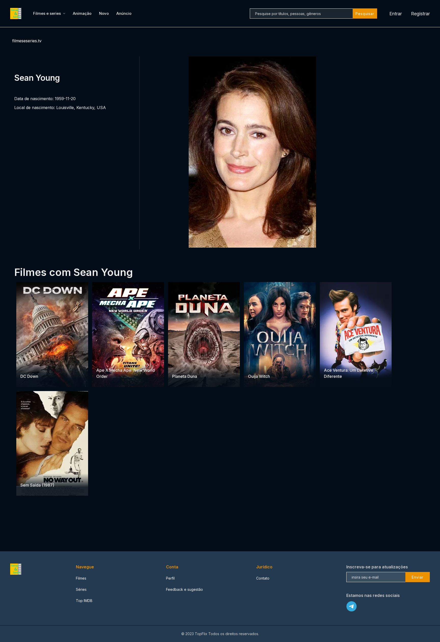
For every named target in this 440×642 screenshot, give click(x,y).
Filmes (81, 578)
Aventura (180, 366)
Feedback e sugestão (184, 589)
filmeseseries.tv (27, 40)
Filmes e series (47, 13)
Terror (195, 366)
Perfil (170, 578)
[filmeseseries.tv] (16, 13)
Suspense (29, 366)
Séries (81, 589)
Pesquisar (364, 13)
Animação (82, 13)
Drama (26, 475)
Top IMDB (84, 600)
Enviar (417, 577)
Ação (44, 366)
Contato (262, 578)
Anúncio (123, 13)
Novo (104, 13)
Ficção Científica (120, 360)
